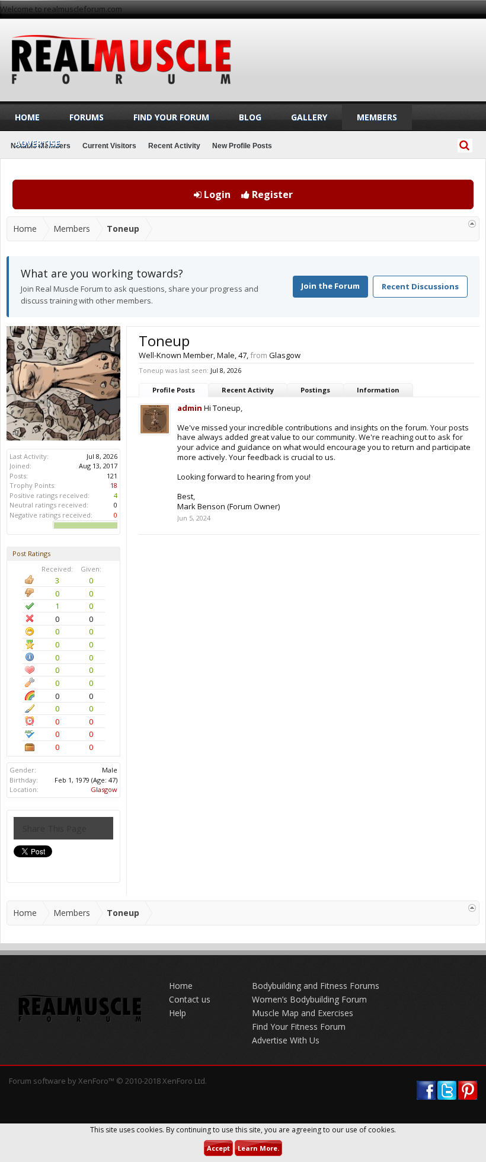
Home (27, 117)
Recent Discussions (420, 286)
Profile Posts (173, 389)
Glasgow (104, 789)
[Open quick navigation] (472, 224)
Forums (86, 117)
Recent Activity (248, 389)
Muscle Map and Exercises (302, 1013)
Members (377, 117)
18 (113, 485)
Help (177, 1013)
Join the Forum (330, 285)
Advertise (37, 143)
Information (378, 389)
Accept (218, 1148)
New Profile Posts (242, 146)
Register (271, 194)
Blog (250, 117)
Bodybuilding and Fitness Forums (315, 985)
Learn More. (258, 1148)
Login (216, 194)
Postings (315, 389)
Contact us (189, 999)
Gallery (309, 117)
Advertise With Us (285, 1040)
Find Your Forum (171, 117)
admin (189, 408)
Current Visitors (109, 146)
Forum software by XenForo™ (108, 1080)
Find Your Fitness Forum (299, 1026)
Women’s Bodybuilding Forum (309, 999)
